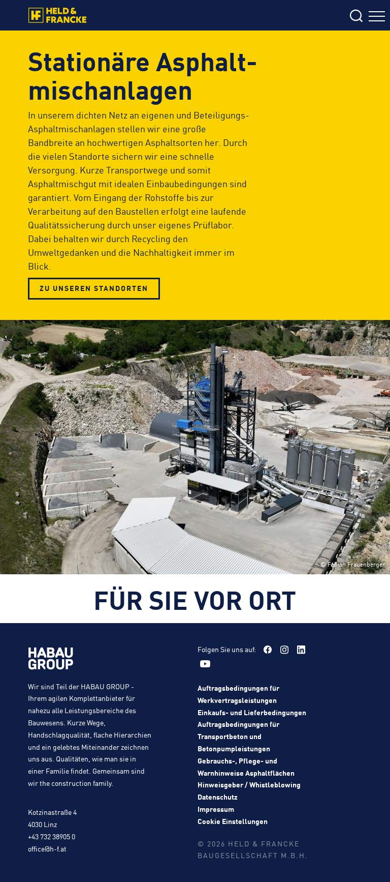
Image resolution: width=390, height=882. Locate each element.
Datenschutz (218, 796)
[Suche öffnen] (294, 16)
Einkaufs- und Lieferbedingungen (252, 712)
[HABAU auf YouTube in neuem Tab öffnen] (205, 664)
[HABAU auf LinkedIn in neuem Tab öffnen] (301, 649)
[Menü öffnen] (377, 17)
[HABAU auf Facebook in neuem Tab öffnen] (267, 649)
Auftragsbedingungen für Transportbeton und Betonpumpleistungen (238, 736)
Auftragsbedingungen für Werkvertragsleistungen (238, 694)
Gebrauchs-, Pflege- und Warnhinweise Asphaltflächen (246, 766)
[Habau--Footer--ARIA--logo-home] (51, 660)
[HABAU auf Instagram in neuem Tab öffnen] (284, 649)
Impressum (216, 809)
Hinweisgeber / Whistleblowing (249, 784)
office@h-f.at (47, 848)
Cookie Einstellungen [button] (233, 821)
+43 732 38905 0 (51, 836)
